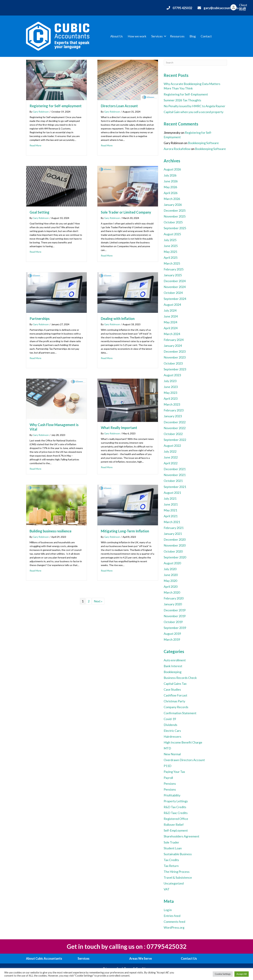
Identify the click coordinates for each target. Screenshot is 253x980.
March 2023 (172, 404)
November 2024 (175, 287)
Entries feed (172, 916)
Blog (192, 36)
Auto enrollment (175, 660)
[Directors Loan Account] (127, 80)
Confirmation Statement (180, 713)
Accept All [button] (241, 974)
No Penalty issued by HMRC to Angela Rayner (194, 106)
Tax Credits (171, 860)
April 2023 (170, 398)
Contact (206, 36)
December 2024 (175, 281)
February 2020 (173, 598)
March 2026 (172, 199)
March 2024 (172, 334)
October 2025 (173, 222)
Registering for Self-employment (56, 106)
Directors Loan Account (119, 106)
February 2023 (173, 410)
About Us (116, 36)
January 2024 (173, 345)
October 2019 (173, 622)
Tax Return (171, 866)
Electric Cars (172, 731)
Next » (98, 601)
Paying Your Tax (174, 772)
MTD (167, 748)
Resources (177, 36)
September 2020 (175, 557)
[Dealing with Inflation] (127, 292)
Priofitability (172, 795)
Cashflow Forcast (175, 695)
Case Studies (172, 689)
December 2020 (175, 539)
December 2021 (175, 469)
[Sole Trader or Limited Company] (127, 186)
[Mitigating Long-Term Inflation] (127, 505)
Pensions (170, 783)
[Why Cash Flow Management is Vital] (56, 398)
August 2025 (172, 234)
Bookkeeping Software (203, 143)
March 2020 (172, 592)
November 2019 (175, 616)
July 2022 (170, 451)
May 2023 (170, 393)
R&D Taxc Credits (176, 813)
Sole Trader (171, 842)
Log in (168, 910)
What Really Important (119, 428)
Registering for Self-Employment (186, 94)
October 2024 (173, 293)
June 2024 (171, 316)
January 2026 (173, 204)
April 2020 (170, 586)
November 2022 (175, 428)
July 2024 (170, 310)
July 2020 (170, 569)
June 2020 (171, 575)
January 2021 (173, 534)
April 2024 (170, 328)
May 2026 (170, 187)
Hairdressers (172, 736)
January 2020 (173, 604)
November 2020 (175, 545)
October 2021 (173, 481)
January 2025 (173, 275)
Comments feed (174, 921)
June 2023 (171, 387)
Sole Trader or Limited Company (126, 212)
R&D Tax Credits (175, 807)
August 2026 (172, 169)
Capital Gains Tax (175, 683)
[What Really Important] (127, 400)
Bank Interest (173, 666)
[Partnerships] (56, 292)
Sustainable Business (178, 854)
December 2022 (175, 422)
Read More (35, 145)
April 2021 (170, 516)
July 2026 (170, 175)
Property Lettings (176, 801)
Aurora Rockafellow (177, 149)
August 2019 (172, 633)
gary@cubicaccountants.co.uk (225, 8)
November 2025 (175, 216)
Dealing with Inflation (118, 318)
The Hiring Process (176, 871)
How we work (137, 36)
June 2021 (171, 504)
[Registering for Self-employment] (56, 80)
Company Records (176, 707)
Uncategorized (174, 883)
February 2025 (173, 269)
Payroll (168, 778)
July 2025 (170, 240)
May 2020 (170, 581)
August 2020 (172, 563)
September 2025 (175, 228)
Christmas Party (174, 701)
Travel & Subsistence (178, 877)
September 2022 (175, 440)
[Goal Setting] (56, 186)
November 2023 (175, 357)
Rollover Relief (174, 824)
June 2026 (171, 181)
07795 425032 (182, 8)
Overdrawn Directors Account (184, 760)
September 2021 (175, 487)
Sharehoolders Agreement (181, 836)
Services (157, 36)
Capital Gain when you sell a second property (193, 112)
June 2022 (171, 457)
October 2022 (173, 434)
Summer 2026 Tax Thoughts (182, 100)
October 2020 (173, 551)
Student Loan (173, 848)
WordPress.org (174, 927)
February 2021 (173, 528)
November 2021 (175, 475)
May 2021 (170, 510)
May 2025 (170, 252)
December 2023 (175, 351)
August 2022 (172, 445)
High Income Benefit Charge (183, 742)
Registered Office (176, 819)
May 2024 (170, 322)
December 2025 (175, 210)
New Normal (172, 754)
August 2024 (172, 304)
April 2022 (170, 463)
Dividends (170, 725)
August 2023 (172, 375)
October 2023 (173, 363)
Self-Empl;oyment (176, 830)
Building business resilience (50, 531)
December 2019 (175, 610)
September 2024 (175, 299)
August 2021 (172, 492)
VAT (167, 889)
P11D (167, 766)
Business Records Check (180, 678)
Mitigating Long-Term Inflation (126, 531)
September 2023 (175, 369)
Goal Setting (39, 212)
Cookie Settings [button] (223, 974)
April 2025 (170, 257)
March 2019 (172, 639)
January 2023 (173, 416)
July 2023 (170, 381)
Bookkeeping (172, 672)
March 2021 (172, 522)
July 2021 (170, 498)
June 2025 (171, 246)
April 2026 (170, 193)
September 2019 (175, 628)
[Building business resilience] (56, 505)
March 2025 (172, 263)
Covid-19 (170, 719)
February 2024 (173, 340)
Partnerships (40, 318)
